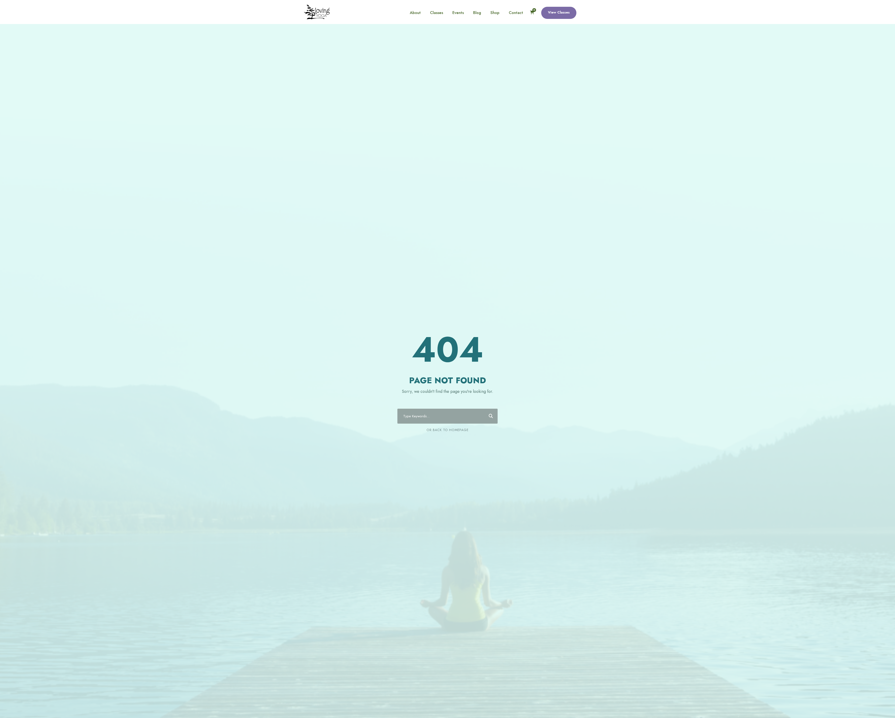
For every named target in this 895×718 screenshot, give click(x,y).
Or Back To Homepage (447, 430)
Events (458, 12)
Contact (516, 12)
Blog (477, 12)
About (415, 12)
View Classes (559, 12)
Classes (436, 12)
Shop (494, 12)
